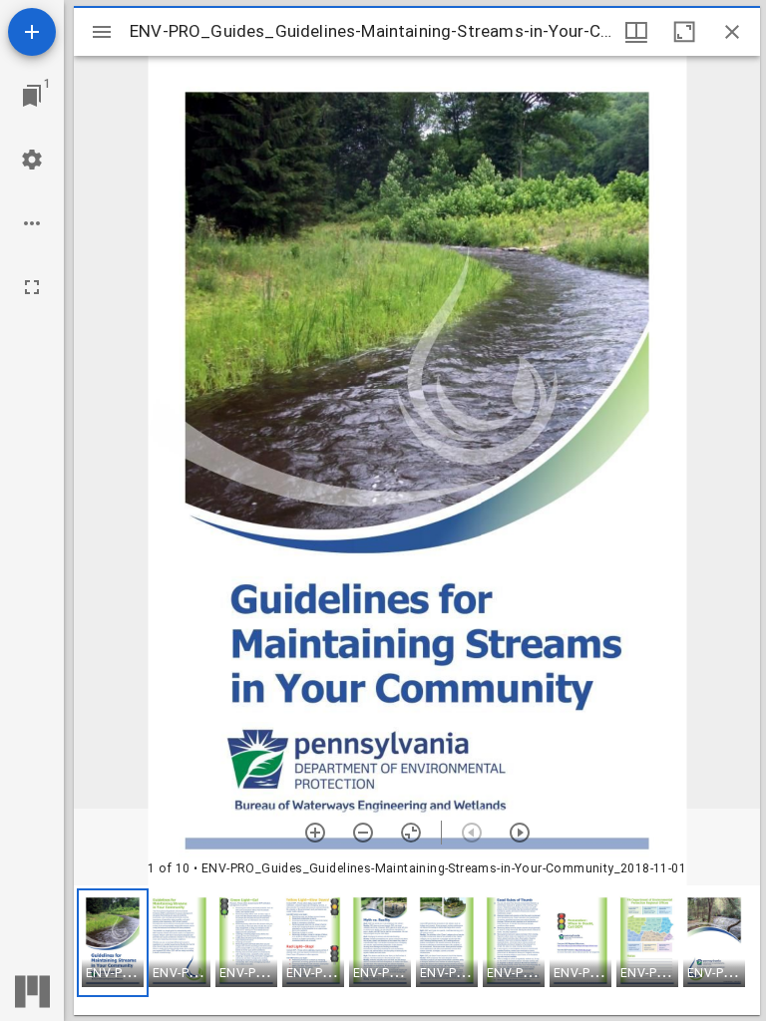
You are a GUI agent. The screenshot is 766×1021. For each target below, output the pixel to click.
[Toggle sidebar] (102, 32)
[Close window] (732, 32)
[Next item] (520, 832)
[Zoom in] (315, 832)
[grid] (417, 950)
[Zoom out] (363, 832)
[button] (113, 942)
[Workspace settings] (32, 159)
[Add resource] (32, 32)
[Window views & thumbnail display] (636, 32)
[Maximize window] (684, 32)
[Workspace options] (32, 223)
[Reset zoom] (411, 832)
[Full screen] (32, 287)
